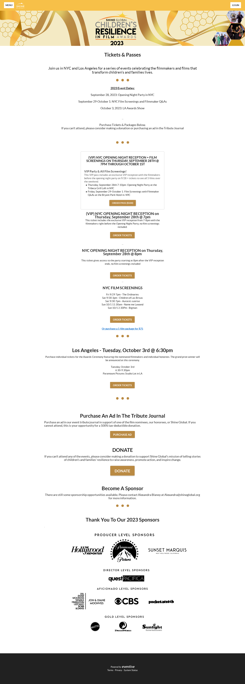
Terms (110, 670)
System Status (131, 670)
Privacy (118, 670)
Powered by (116, 667)
